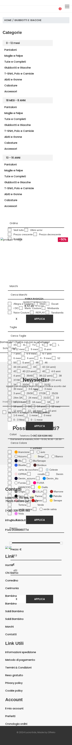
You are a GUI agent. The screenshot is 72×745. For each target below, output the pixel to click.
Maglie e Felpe (13, 56)
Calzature (10, 85)
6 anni (30, 358)
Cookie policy (14, 690)
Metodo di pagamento (20, 660)
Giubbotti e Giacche (17, 67)
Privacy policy (14, 683)
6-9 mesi (31, 353)
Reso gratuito (14, 675)
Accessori (10, 91)
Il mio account (14, 708)
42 (14, 371)
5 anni (26, 362)
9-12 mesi (18, 349)
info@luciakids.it (15, 520)
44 (34, 367)
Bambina (11, 596)
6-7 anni (47, 353)
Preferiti (10, 716)
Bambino (11, 603)
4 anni (16, 375)
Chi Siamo (11, 573)
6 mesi (17, 358)
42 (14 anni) (49, 367)
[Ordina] (36, 223)
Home (8, 20)
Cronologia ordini (16, 724)
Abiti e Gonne (13, 79)
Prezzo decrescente (50, 234)
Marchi (9, 626)
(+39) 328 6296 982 (41, 435)
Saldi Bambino (14, 619)
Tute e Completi (15, 61)
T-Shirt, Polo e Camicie (19, 73)
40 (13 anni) (29, 371)
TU (33, 344)
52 (58, 358)
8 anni (47, 349)
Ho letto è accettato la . (29, 412)
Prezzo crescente (23, 234)
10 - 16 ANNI (13, 157)
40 (43, 371)
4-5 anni (55, 371)
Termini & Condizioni (18, 667)
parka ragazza (34, 299)
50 (14, 362)
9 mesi (34, 349)
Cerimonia (12, 588)
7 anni (16, 353)
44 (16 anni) (20, 367)
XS (15, 344)
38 (60, 375)
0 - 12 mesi (13, 43)
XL (24, 344)
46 (46, 362)
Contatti (11, 634)
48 (37, 362)
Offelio (51, 732)
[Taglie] (36, 327)
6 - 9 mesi (45, 358)
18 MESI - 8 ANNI (16, 100)
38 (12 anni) (46, 375)
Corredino (11, 580)
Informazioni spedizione (20, 652)
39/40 (30, 375)
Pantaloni (10, 50)
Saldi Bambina (14, 611)
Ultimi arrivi (36, 230)
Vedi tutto (18, 230)
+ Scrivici (36, 448)
